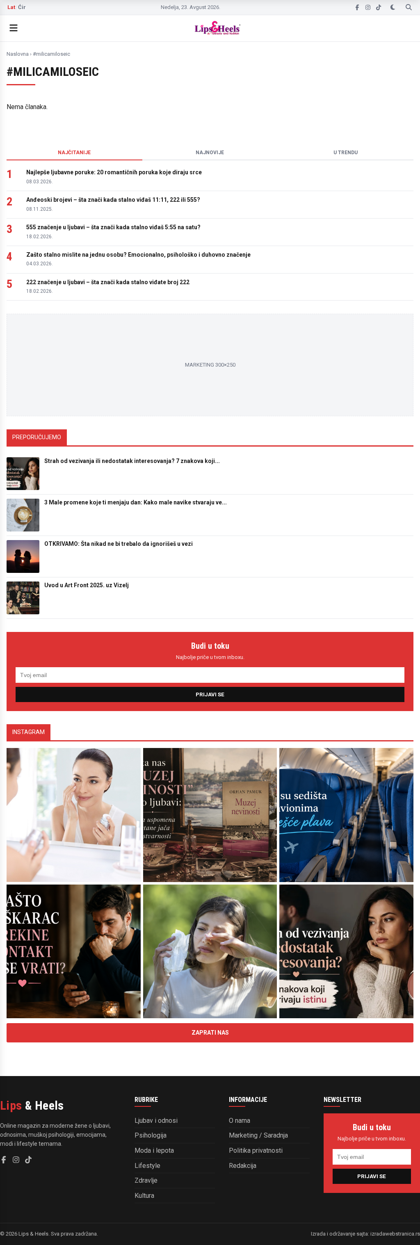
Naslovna (18, 54)
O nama (239, 1120)
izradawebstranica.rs (395, 1234)
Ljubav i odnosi (156, 1120)
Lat (11, 7)
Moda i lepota (154, 1150)
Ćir (22, 7)
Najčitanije (74, 152)
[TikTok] (378, 7)
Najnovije (210, 152)
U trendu (345, 152)
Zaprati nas (210, 1032)
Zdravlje (146, 1180)
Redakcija (242, 1166)
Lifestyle (147, 1166)
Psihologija (151, 1135)
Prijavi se (210, 694)
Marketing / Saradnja (258, 1135)
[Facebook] (357, 7)
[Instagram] (368, 7)
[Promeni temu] (392, 7)
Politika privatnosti (256, 1150)
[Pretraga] (408, 7)
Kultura (144, 1195)
